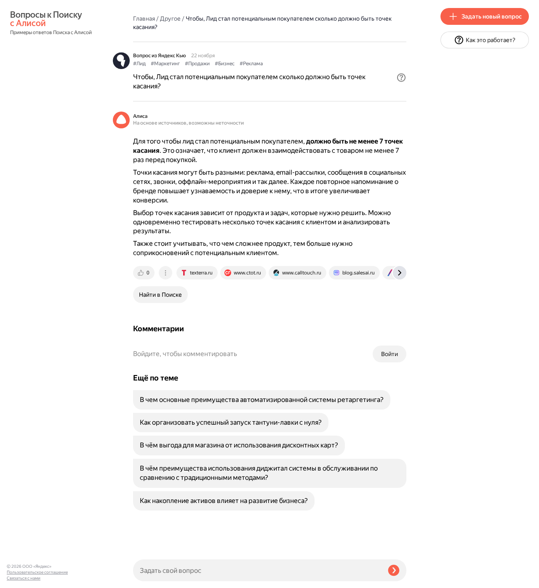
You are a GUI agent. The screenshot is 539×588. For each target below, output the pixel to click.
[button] (401, 77)
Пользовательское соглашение (37, 572)
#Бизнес (225, 64)
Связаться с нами (23, 578)
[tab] (144, 272)
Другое (170, 18)
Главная (144, 18)
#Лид (139, 64)
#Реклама (251, 64)
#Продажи (197, 64)
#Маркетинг (165, 64)
